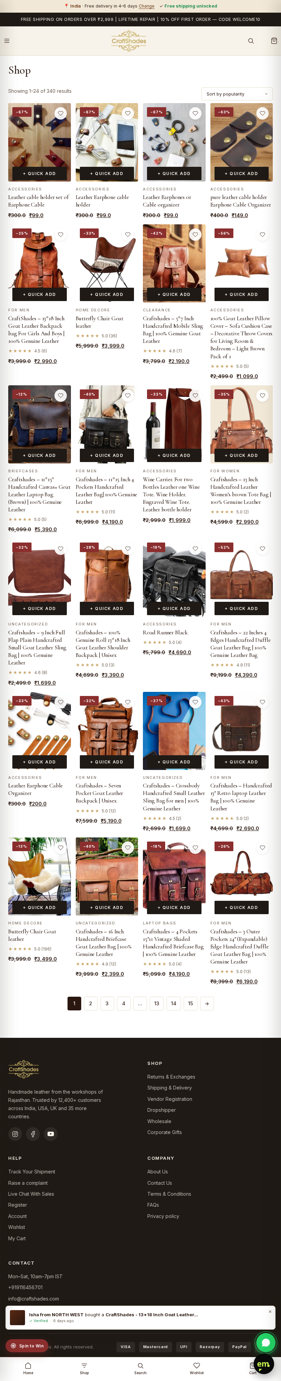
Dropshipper (161, 1110)
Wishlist (16, 1227)
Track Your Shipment (31, 1171)
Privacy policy (163, 1216)
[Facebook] (33, 1134)
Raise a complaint (28, 1183)
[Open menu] (7, 41)
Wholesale (159, 1121)
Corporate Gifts (164, 1132)
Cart (253, 1373)
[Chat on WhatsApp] (266, 1342)
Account (17, 1216)
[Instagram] (15, 1134)
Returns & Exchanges (171, 1077)
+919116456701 (25, 1287)
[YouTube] (51, 1134)
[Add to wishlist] (60, 113)
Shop (84, 1373)
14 (173, 1003)
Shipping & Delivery (169, 1088)
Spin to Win (31, 1345)
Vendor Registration (169, 1099)
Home (28, 1373)
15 (190, 1003)
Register (17, 1205)
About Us (157, 1171)
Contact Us (159, 1183)
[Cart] (274, 41)
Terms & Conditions (169, 1194)
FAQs (153, 1205)
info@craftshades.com (33, 1299)
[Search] (251, 41)
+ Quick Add (39, 173)
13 (156, 1003)
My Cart (17, 1238)
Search (140, 1373)
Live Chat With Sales (31, 1194)
